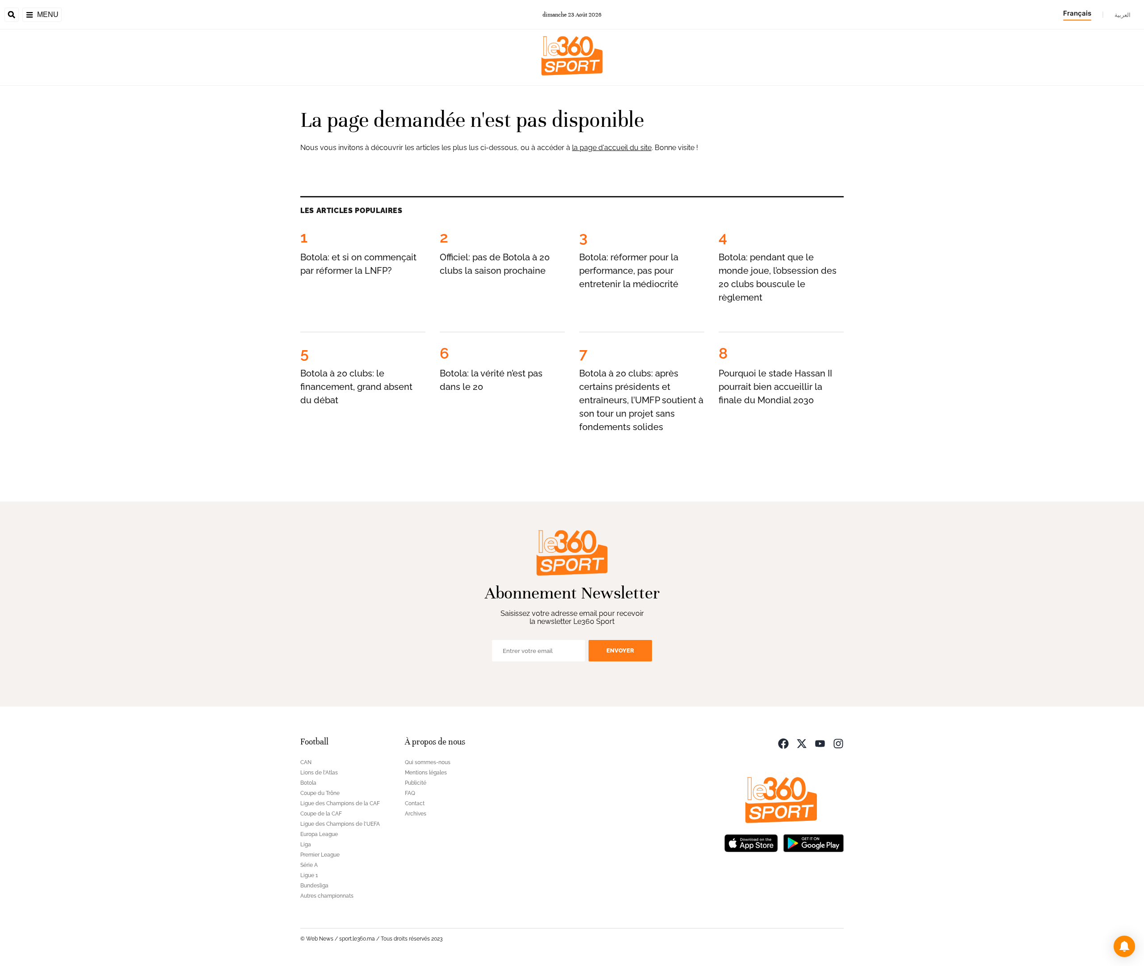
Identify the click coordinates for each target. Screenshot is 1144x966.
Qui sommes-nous (427, 762)
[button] (1124, 946)
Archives (415, 814)
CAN (305, 762)
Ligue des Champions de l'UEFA (340, 824)
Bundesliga (314, 885)
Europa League (319, 834)
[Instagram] (838, 743)
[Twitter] (801, 743)
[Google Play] (813, 842)
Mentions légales (426, 772)
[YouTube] (820, 743)
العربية (1123, 14)
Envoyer (620, 650)
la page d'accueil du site (612, 147)
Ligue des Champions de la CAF (340, 803)
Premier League (320, 855)
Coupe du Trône (320, 793)
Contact (415, 803)
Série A (309, 865)
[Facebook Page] (783, 743)
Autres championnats (326, 896)
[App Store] (751, 842)
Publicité (415, 783)
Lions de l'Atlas (319, 772)
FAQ (410, 793)
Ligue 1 (309, 875)
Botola (308, 783)
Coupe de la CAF (321, 814)
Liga (305, 844)
